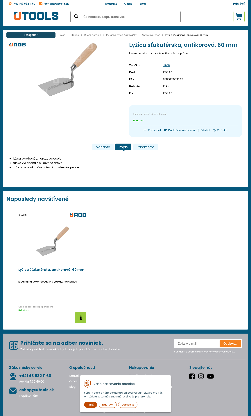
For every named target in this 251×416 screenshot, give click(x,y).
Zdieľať (205, 130)
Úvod (62, 35)
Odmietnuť (128, 404)
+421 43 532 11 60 (24, 4)
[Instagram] (201, 376)
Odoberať (230, 343)
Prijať (91, 404)
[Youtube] (211, 376)
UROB (166, 65)
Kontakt (111, 4)
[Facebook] (192, 376)
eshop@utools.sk (56, 4)
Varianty (103, 147)
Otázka (221, 130)
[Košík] (239, 16)
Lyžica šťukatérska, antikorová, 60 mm (51, 270)
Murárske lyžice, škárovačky (121, 35)
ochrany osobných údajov (219, 351)
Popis (123, 147)
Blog (142, 4)
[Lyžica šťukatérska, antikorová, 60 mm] (67, 69)
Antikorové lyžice (151, 35)
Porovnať (154, 130)
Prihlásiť (239, 4)
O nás (128, 4)
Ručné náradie (92, 35)
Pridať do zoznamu (181, 130)
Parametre (145, 147)
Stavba (75, 35)
